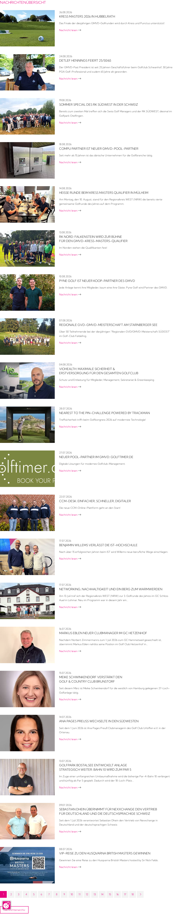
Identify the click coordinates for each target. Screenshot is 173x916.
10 (72, 894)
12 (87, 894)
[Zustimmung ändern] (7, 905)
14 (102, 894)
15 (110, 894)
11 (79, 894)
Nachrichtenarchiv (14, 909)
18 (132, 894)
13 (95, 894)
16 (117, 894)
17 (125, 894)
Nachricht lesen (70, 30)
